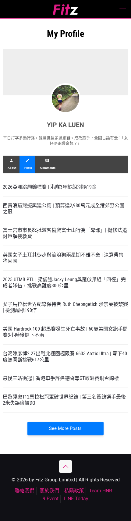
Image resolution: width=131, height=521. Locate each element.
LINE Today (76, 499)
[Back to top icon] (65, 466)
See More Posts (65, 428)
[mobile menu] (123, 9)
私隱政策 (74, 491)
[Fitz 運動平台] (65, 9)
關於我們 (49, 491)
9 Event (50, 499)
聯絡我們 (24, 491)
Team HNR (100, 491)
